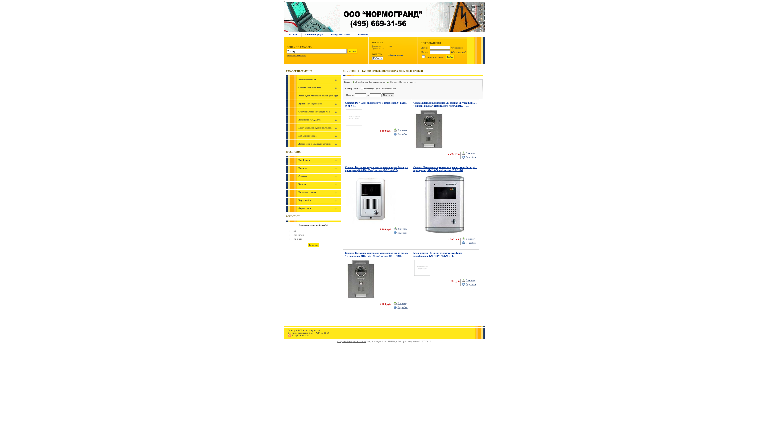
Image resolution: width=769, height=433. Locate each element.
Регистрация (457, 48)
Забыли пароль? (458, 52)
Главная (293, 34)
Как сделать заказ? (340, 34)
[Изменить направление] (362, 88)
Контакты (363, 34)
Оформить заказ (396, 55)
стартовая (462, 6)
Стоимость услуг (314, 34)
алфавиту (369, 88)
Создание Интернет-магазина (351, 341)
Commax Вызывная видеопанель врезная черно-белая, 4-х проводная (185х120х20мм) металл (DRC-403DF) (376, 169)
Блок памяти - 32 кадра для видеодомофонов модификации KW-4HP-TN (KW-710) (437, 254)
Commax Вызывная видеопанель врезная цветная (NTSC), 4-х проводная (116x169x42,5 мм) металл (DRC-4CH (445, 104)
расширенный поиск (296, 55)
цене (378, 88)
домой (451, 6)
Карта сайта (303, 335)
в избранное (475, 6)
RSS (294, 335)
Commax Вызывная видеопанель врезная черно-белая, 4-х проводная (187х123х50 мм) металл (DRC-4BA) (445, 169)
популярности (389, 88)
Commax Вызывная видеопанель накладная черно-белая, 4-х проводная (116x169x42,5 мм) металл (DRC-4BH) (376, 254)
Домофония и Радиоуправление (370, 82)
